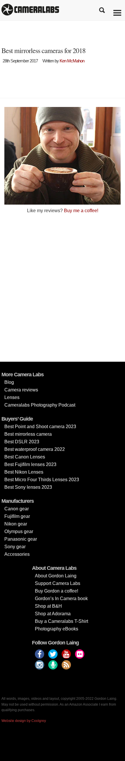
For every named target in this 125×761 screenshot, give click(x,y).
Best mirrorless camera (28, 434)
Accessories (17, 554)
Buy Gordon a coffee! (56, 590)
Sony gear (15, 546)
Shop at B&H (48, 606)
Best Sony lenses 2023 (28, 487)
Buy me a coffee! (81, 210)
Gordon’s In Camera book (61, 598)
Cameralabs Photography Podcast (39, 405)
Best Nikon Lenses (23, 472)
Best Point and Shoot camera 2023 (40, 426)
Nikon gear (15, 523)
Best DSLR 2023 (21, 441)
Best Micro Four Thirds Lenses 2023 (41, 479)
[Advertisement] (62, 287)
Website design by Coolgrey (23, 721)
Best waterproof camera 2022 (34, 449)
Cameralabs (30, 10)
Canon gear (16, 508)
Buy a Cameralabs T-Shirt (61, 621)
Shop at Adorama (53, 613)
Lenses (11, 397)
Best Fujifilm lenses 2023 (30, 464)
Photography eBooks (56, 628)
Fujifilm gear (17, 516)
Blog (9, 382)
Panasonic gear (20, 539)
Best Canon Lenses (24, 456)
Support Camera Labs (57, 583)
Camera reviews (21, 389)
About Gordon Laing (55, 575)
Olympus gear (18, 531)
